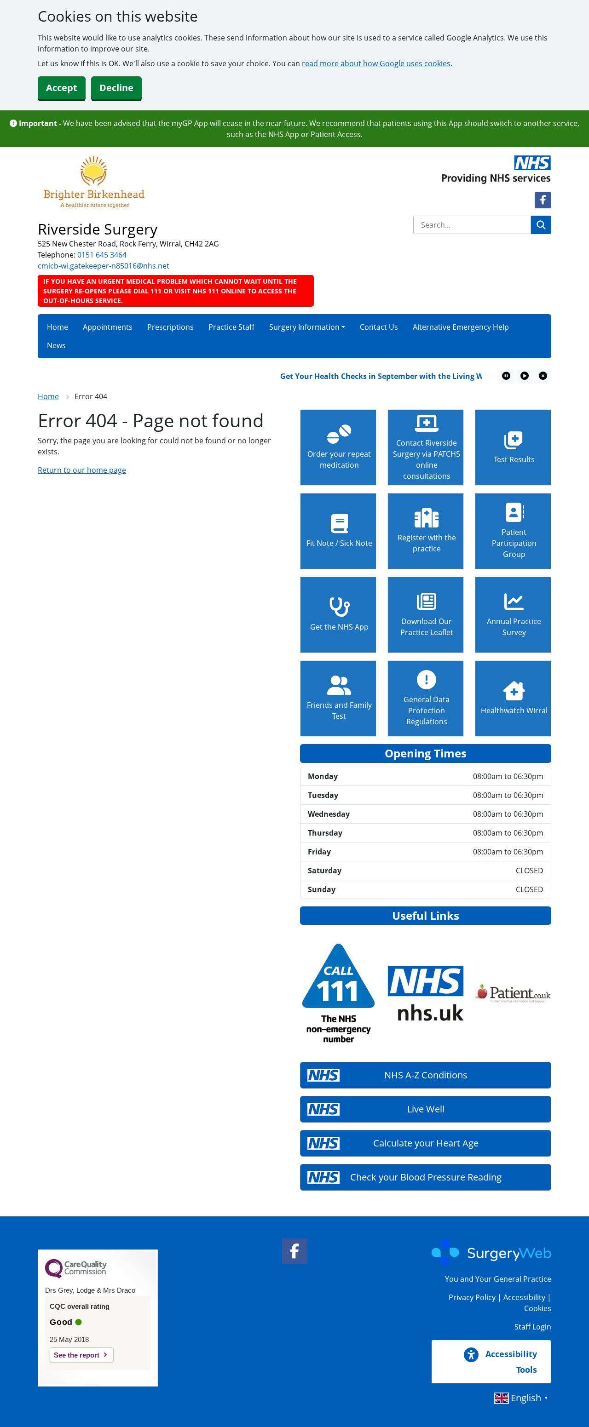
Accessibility (524, 1297)
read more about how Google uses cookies (376, 63)
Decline (116, 87)
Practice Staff (231, 327)
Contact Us (379, 327)
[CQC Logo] (76, 1276)
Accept (61, 87)
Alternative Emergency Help (461, 327)
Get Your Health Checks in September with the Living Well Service (386, 376)
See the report (76, 1355)
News (56, 345)
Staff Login (532, 1327)
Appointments (108, 327)
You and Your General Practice (498, 1279)
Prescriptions (170, 327)
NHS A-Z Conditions (426, 1075)
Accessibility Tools (510, 1361)
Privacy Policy (472, 1297)
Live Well (426, 1109)
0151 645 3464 (102, 255)
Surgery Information (304, 327)
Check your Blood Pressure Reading (426, 1177)
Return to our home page (82, 470)
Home (57, 327)
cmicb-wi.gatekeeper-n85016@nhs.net (103, 266)
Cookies (537, 1308)
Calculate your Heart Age (426, 1143)
